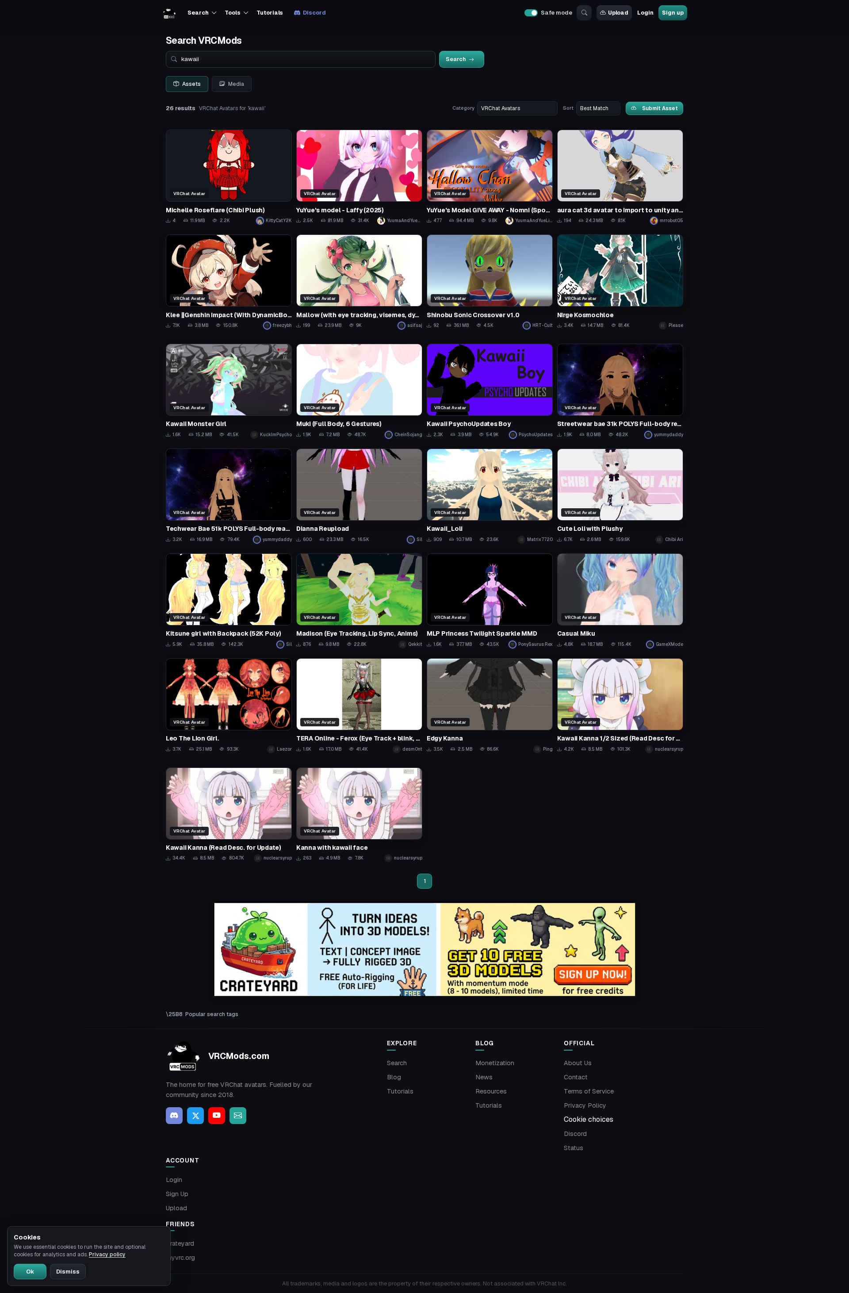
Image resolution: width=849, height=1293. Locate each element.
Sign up (672, 12)
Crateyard (180, 1243)
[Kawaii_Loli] (490, 496)
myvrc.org (180, 1258)
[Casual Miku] (620, 600)
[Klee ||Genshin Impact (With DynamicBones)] (229, 282)
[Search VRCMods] (584, 12)
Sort (568, 108)
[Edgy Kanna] (490, 705)
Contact (576, 1077)
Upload (618, 12)
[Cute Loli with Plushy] (620, 496)
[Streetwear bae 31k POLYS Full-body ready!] (620, 391)
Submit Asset (660, 108)
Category (463, 108)
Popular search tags (211, 1014)
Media (236, 84)
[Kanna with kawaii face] (359, 815)
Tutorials (269, 12)
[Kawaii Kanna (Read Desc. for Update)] (229, 815)
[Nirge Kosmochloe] (620, 282)
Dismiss (68, 1271)
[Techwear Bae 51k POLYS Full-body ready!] (229, 496)
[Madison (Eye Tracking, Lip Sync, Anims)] (359, 600)
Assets (191, 84)
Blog (394, 1077)
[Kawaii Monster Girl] (229, 391)
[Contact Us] (237, 1115)
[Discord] (174, 1115)
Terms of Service (589, 1091)
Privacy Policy (585, 1105)
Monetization (494, 1063)
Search (397, 1063)
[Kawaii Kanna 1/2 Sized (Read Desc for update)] (620, 705)
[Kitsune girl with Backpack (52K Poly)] (229, 600)
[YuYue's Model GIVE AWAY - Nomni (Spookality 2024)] (490, 177)
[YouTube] (216, 1115)
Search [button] (197, 12)
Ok (30, 1271)
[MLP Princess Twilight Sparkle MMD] (490, 600)
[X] (195, 1115)
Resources (491, 1091)
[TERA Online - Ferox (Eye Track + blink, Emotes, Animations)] (359, 705)
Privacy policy (107, 1254)
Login (645, 12)
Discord (314, 12)
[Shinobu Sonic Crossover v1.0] (490, 282)
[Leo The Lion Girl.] (229, 705)
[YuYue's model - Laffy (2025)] (359, 177)
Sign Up (177, 1194)
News (484, 1077)
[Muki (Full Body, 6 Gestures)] (359, 391)
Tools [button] (232, 12)
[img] (424, 950)
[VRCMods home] (169, 12)
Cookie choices (588, 1119)
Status (573, 1148)
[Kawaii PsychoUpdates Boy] (490, 391)
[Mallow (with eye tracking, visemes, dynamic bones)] (359, 282)
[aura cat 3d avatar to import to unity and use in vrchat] (620, 177)
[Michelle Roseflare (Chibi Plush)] (229, 177)
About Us (578, 1063)
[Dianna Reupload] (359, 496)
